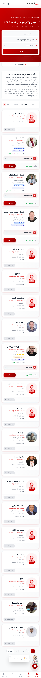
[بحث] (8, 4)
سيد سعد (21, 432)
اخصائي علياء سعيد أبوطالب (17, 139)
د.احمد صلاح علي (18, 505)
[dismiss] (10, 657)
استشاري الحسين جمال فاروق (16, 348)
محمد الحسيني (19, 113)
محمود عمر (20, 408)
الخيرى (22, 578)
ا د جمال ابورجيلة (18, 603)
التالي (10, 651)
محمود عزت (20, 554)
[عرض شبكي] (8, 104)
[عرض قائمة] (4, 104)
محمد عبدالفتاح (19, 249)
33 (16, 651)
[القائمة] (4, 4)
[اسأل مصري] (34, 659)
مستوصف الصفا (18, 297)
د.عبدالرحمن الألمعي (17, 627)
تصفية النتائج (20, 64)
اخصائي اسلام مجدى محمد (14, 212)
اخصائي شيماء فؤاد (17, 174)
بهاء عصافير (20, 322)
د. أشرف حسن (19, 456)
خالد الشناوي (19, 273)
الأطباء (30, 18)
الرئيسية (36, 18)
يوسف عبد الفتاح (18, 529)
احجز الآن (10, 166)
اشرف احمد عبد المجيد (16, 383)
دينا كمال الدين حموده (16, 481)
